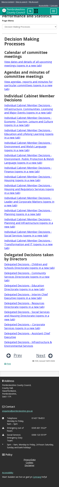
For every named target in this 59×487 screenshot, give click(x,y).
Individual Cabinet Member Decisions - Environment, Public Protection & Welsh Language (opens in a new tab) (29, 159)
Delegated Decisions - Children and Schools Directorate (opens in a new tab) (29, 266)
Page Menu (8, 20)
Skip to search (21, 2)
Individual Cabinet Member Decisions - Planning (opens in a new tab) (28, 212)
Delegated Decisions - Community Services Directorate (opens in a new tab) (26, 276)
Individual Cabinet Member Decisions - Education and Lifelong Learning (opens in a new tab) (28, 134)
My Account (33, 2)
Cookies (29, 462)
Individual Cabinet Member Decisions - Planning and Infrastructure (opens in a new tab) (28, 223)
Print (9, 363)
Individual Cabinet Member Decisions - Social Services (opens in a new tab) (28, 233)
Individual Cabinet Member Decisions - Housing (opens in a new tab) (28, 178)
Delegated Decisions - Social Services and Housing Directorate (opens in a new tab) (27, 315)
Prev (18, 355)
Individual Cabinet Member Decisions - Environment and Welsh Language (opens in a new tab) (28, 146)
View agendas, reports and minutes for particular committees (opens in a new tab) (28, 85)
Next (40, 355)
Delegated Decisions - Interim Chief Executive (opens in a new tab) (26, 296)
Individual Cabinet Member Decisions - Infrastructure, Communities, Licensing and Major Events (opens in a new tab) (28, 109)
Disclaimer (29, 465)
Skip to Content (7, 2)
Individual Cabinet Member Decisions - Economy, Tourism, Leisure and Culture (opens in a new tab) (28, 121)
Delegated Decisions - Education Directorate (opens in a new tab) (24, 287)
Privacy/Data (30, 459)
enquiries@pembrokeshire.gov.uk (17, 411)
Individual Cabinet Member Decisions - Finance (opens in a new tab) (28, 169)
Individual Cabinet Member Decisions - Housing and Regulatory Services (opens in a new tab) (29, 189)
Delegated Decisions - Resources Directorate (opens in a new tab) (24, 305)
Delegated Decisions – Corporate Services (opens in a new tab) (24, 326)
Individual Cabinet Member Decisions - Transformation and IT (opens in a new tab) (28, 244)
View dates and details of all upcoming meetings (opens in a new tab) (28, 63)
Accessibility (44, 5)
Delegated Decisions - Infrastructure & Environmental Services (28, 344)
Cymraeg (54, 5)
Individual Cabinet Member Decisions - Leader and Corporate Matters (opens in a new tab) (29, 201)
